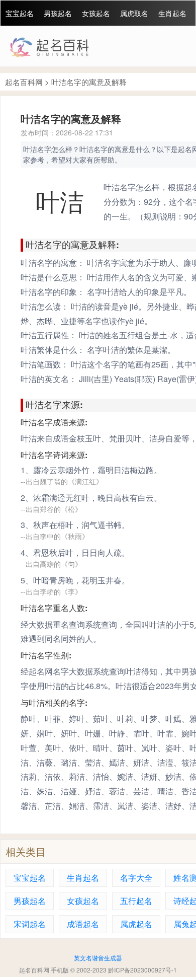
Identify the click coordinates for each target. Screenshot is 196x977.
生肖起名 (172, 13)
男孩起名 (58, 13)
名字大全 (136, 877)
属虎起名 (136, 924)
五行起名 (136, 901)
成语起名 (83, 924)
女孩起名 (96, 13)
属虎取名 (134, 13)
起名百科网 (24, 82)
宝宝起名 (20, 13)
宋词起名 (30, 924)
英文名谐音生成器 (98, 957)
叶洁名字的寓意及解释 (89, 82)
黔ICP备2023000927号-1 (142, 969)
